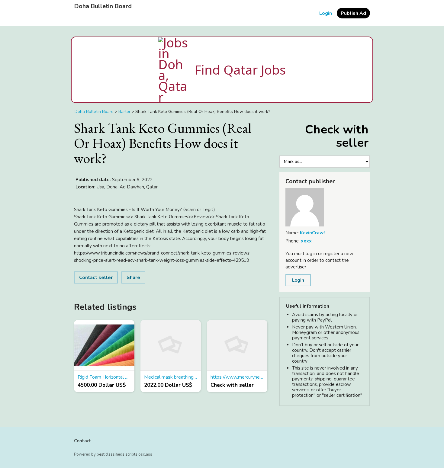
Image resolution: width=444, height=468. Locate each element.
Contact (82, 441)
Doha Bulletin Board (103, 6)
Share (133, 277)
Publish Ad (353, 13)
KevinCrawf (312, 233)
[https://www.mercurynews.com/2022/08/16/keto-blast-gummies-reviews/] (237, 345)
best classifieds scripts (117, 454)
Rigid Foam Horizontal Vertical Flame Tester (104, 377)
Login (325, 13)
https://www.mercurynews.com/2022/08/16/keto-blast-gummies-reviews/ (237, 377)
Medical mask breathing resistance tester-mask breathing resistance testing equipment (170, 377)
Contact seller (96, 277)
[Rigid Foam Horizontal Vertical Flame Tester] (104, 345)
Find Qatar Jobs (240, 69)
